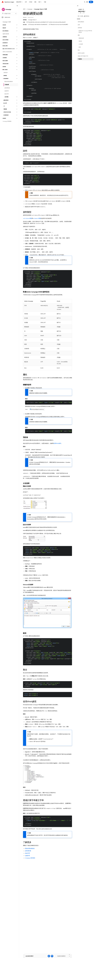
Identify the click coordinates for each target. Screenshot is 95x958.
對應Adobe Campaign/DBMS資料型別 (85, 31)
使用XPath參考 (57, 443)
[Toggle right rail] (77, 6)
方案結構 (7, 84)
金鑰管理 (27, 855)
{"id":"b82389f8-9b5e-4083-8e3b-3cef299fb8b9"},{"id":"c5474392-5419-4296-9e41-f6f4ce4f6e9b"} (46, 22)
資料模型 (5, 75)
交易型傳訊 (5, 57)
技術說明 (4, 118)
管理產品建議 (5, 54)
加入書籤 (81, 16)
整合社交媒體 (5, 60)
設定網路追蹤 (6, 115)
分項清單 (81, 44)
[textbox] (9, 13)
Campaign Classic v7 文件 (40, 9)
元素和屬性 (6, 96)
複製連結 (87, 16)
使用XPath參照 (81, 53)
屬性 (79, 35)
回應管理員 (5, 36)
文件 (24, 9)
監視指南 (4, 66)
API (4, 106)
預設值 (80, 41)
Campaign (29, 9)
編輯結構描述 (6, 100)
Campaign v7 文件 (7, 22)
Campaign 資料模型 (30, 858)
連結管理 (27, 853)
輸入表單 (5, 103)
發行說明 (4, 24)
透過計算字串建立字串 (83, 56)
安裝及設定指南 (5, 63)
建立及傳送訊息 (5, 30)
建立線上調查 (5, 45)
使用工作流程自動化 (7, 51)
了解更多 (80, 59)
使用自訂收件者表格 (7, 112)
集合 (79, 50)
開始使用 (4, 27)
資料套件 (6, 72)
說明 (79, 24)
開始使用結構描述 (30, 848)
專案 (27, 218)
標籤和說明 (81, 38)
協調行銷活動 (6, 33)
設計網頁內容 (5, 42)
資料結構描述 (81, 21)
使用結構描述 (5, 78)
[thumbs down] (52, 956)
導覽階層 (5, 109)
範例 (80, 47)
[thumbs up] (49, 956)
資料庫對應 (28, 851)
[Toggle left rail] (17, 6)
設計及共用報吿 (5, 39)
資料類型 (80, 27)
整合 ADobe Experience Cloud (9, 48)
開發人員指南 (5, 69)
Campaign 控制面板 (7, 121)
